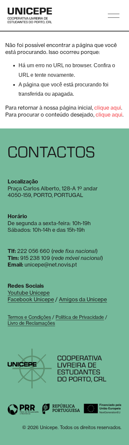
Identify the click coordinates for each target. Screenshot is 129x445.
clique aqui (107, 107)
